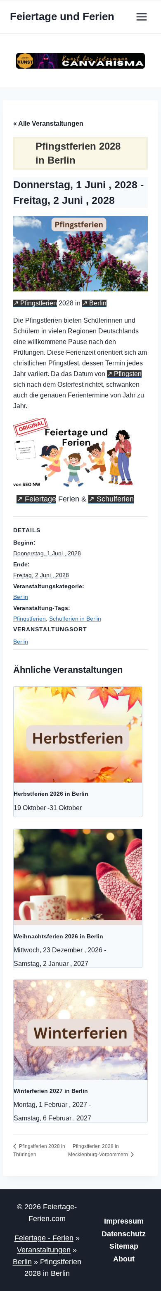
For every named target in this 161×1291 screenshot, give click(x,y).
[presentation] (78, 735)
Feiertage (40, 499)
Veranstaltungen (44, 1250)
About (124, 1259)
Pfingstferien (38, 303)
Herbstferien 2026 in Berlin (51, 793)
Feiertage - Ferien (43, 1238)
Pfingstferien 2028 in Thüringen (39, 1150)
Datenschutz (124, 1234)
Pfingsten (128, 373)
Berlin (98, 303)
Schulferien (115, 499)
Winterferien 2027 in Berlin (51, 1091)
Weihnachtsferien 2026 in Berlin (58, 936)
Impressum (124, 1221)
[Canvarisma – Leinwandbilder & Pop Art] (80, 61)
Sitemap (123, 1246)
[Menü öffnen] (141, 16)
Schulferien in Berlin (75, 618)
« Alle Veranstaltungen (48, 123)
